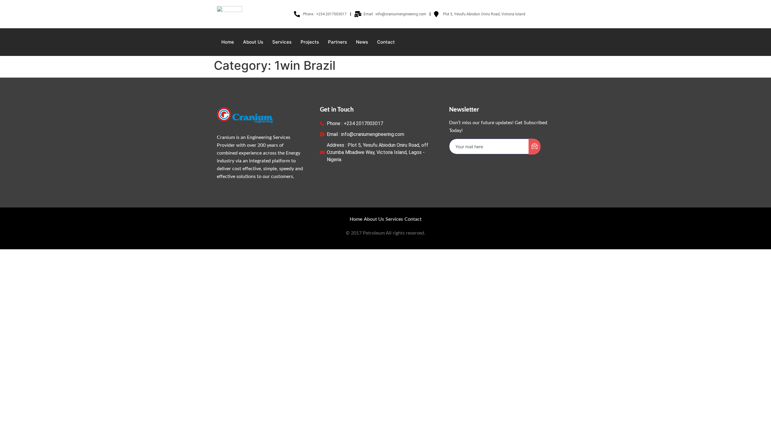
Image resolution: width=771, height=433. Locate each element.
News (362, 42)
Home (227, 42)
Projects (310, 42)
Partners (337, 42)
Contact (386, 42)
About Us (253, 42)
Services (282, 42)
